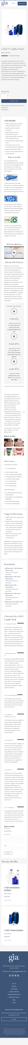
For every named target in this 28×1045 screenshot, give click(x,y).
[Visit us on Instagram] (13, 976)
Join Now (14, 1019)
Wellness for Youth (14, 997)
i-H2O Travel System (13, 930)
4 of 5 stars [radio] (9, 831)
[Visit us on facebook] (10, 976)
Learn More (7, 900)
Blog (14, 1000)
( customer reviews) (14, 55)
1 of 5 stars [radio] (4, 831)
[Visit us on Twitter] (15, 976)
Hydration (4, 86)
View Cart (23, 3)
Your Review (7, 834)
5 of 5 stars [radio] (10, 831)
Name (5, 845)
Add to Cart (15, 101)
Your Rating (7, 828)
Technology (14, 989)
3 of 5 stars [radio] (7, 831)
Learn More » (4, 109)
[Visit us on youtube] (18, 976)
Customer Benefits (14, 991)
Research (14, 986)
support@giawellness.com (18, 971)
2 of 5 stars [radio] (6, 831)
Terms (14, 1002)
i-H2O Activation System (12, 889)
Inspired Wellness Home (14, 994)
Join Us (14, 983)
